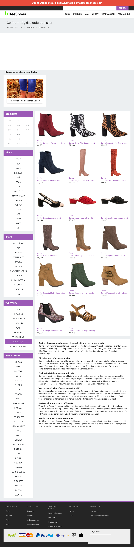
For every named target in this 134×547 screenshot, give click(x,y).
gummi (18, 253)
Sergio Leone (18, 472)
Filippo (18, 385)
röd (18, 214)
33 (9, 125)
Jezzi (18, 412)
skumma (18, 285)
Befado (18, 367)
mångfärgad (18, 196)
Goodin (18, 394)
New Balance (18, 426)
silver (18, 219)
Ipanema (18, 408)
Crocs (18, 380)
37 (18, 130)
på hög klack (18, 337)
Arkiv (71, 516)
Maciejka (18, 421)
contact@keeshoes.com (88, 2)
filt (18, 248)
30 (9, 120)
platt (18, 328)
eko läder (18, 243)
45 (9, 143)
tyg (18, 294)
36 (9, 130)
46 (18, 143)
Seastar (18, 467)
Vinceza (18, 486)
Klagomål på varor (55, 526)
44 (27, 139)
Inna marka (18, 403)
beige (18, 159)
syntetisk (18, 289)
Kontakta (30, 511)
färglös (18, 173)
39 (9, 134)
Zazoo (18, 490)
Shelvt (18, 476)
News (18, 431)
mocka (18, 266)
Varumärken (108, 14)
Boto (18, 376)
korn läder (18, 257)
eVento (18, 495)
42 (9, 139)
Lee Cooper (18, 417)
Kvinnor (9, 516)
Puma (18, 453)
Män (7, 520)
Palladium (18, 444)
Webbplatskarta (33, 524)
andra (18, 309)
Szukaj (122, 8)
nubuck (18, 275)
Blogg (72, 511)
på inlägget (18, 342)
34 (18, 125)
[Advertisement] (67, 51)
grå (18, 177)
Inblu (18, 399)
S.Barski (18, 463)
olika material (18, 280)
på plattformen (18, 346)
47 (27, 143)
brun (18, 168)
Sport (8, 524)
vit (18, 228)
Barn (8, 511)
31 (18, 120)
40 (18, 134)
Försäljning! (124, 14)
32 (27, 120)
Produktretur (53, 522)
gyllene (18, 191)
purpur (18, 205)
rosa (18, 209)
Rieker (18, 458)
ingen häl (18, 323)
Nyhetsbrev (95, 511)
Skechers (18, 481)
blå (18, 164)
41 (27, 134)
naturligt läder (18, 271)
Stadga (30, 516)
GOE (18, 389)
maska (18, 262)
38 (27, 130)
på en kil (18, 332)
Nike (18, 435)
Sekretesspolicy (33, 520)
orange (18, 200)
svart (18, 223)
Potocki (18, 449)
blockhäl (18, 314)
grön (18, 182)
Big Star (18, 371)
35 (27, 125)
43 (18, 139)
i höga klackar (18, 319)
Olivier (18, 440)
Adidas (18, 362)
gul (18, 187)
